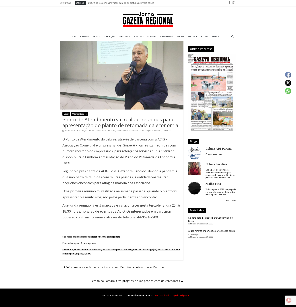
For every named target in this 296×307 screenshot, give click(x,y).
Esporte (139, 36)
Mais (214, 36)
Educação (109, 36)
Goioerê (158, 130)
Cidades (84, 36)
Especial (123, 36)
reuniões (167, 130)
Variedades (166, 36)
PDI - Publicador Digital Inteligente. (172, 295)
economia (133, 130)
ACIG (113, 130)
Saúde (96, 36)
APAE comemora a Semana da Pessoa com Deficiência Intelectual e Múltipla (112, 267)
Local (73, 36)
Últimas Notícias (79, 114)
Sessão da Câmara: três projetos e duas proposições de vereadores (137, 281)
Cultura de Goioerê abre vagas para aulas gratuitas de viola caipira (121, 2)
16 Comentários (99, 130)
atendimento (122, 130)
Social (180, 36)
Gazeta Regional (146, 130)
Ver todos (231, 200)
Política (192, 36)
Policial (151, 36)
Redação (83, 130)
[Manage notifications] (288, 300)
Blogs (204, 36)
